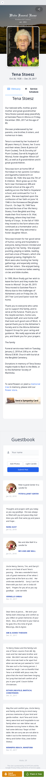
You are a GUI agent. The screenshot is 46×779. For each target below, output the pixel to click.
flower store (11, 390)
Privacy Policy (16, 768)
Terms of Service (30, 768)
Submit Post (23, 469)
